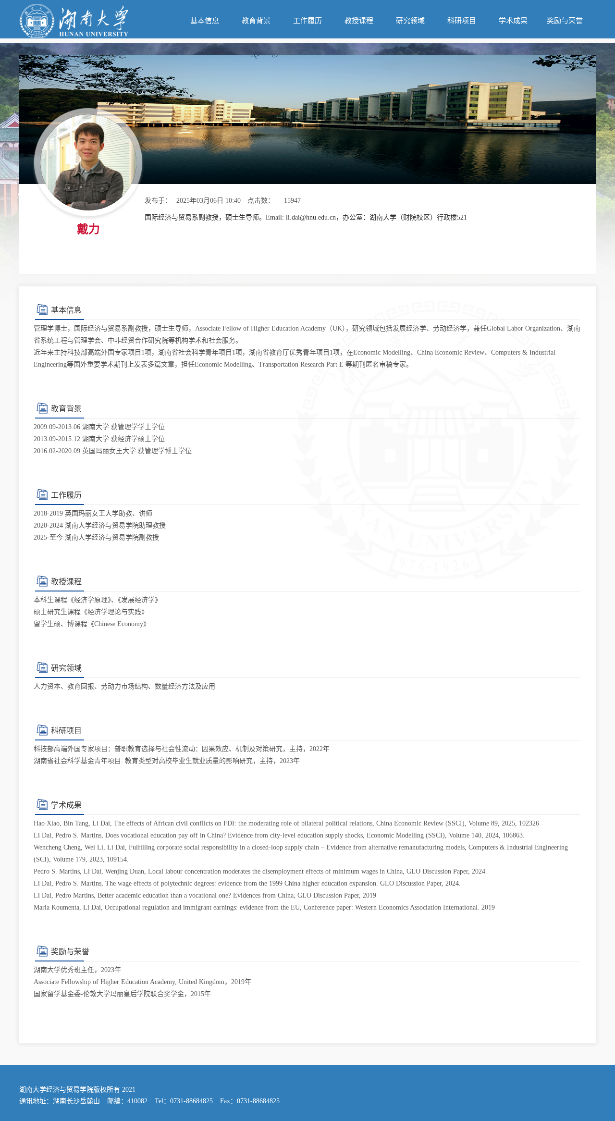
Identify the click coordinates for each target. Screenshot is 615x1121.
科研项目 (461, 21)
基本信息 (204, 21)
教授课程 (358, 21)
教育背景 (256, 21)
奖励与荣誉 (565, 21)
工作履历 (307, 21)
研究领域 (410, 21)
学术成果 (513, 21)
